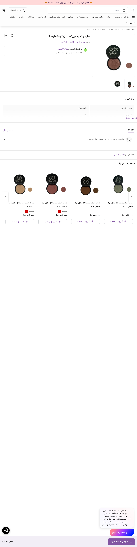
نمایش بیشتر (131, 118)
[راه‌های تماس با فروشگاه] (6, 530)
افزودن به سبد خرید (119, 541)
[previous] (132, 197)
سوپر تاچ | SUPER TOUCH (73, 42)
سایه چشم (90, 29)
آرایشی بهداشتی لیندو (128, 29)
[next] (5, 197)
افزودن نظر (8, 130)
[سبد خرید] (3, 10)
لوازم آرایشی (113, 29)
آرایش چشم (101, 29)
